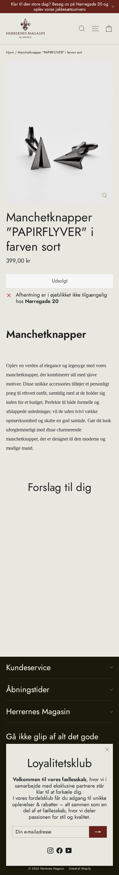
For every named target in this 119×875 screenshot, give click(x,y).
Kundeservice (28, 667)
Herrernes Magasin (38, 711)
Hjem (10, 52)
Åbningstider (27, 689)
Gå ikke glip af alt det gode (52, 736)
